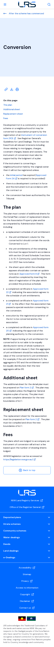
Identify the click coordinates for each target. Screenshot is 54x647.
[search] (49, 4)
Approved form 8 (28, 273)
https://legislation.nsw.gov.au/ (18, 459)
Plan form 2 (26, 387)
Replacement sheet (13, 113)
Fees (5, 118)
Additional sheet (11, 109)
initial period (16, 175)
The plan (7, 104)
